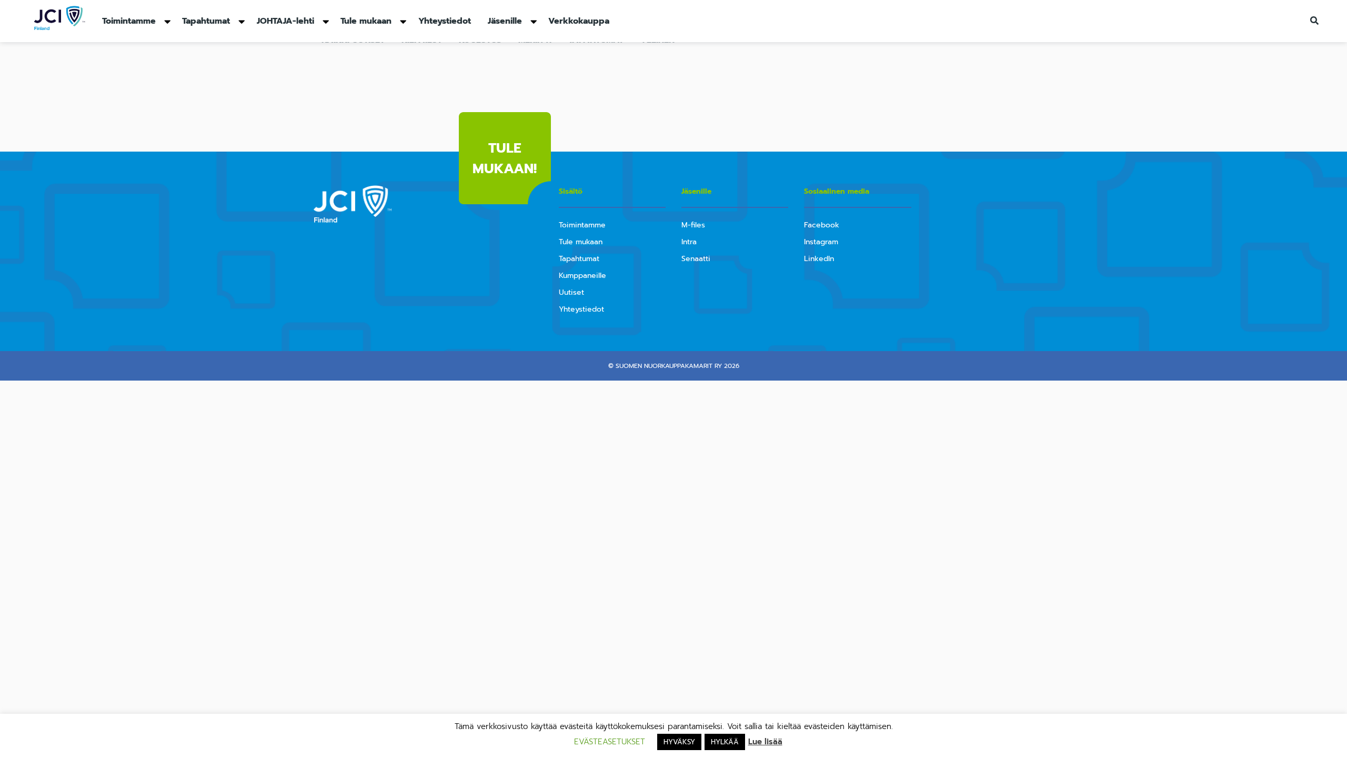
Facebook (821, 225)
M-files (693, 225)
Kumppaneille (582, 275)
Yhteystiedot (444, 21)
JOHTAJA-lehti (285, 21)
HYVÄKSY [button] (679, 742)
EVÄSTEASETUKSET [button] (609, 741)
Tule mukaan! (505, 158)
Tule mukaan (365, 21)
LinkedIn (819, 258)
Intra (689, 241)
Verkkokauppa (578, 21)
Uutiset (571, 292)
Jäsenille (505, 21)
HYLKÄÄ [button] (725, 742)
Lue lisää (765, 741)
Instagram (821, 241)
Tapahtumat (206, 21)
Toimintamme (129, 21)
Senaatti (695, 258)
